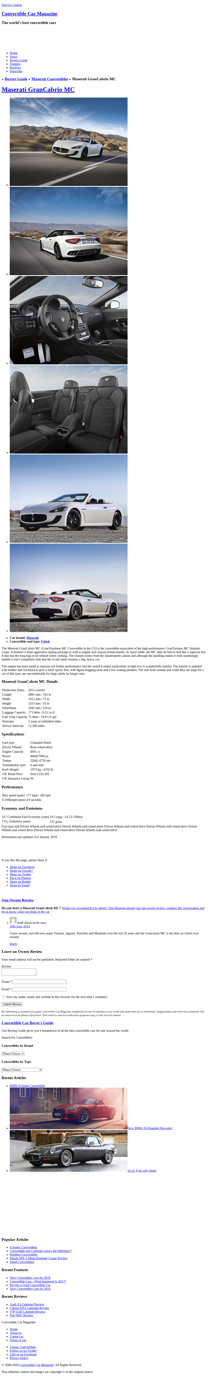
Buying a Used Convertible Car (30, 1285)
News (13, 56)
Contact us (16, 1336)
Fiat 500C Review (21, 1315)
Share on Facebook (22, 867)
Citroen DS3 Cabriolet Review (29, 1308)
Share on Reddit (20, 881)
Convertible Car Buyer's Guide (27, 1023)
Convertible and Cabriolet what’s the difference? (41, 1251)
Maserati (32, 638)
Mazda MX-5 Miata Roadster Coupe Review (39, 1258)
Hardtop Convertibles (23, 1254)
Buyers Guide (19, 60)
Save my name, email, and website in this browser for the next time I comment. (56, 997)
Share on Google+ (21, 870)
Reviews (15, 67)
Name (7, 981)
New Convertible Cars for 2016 (30, 1288)
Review (7, 966)
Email (7, 989)
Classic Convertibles (23, 1347)
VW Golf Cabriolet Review (27, 1311)
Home (14, 53)
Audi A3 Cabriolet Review (27, 1304)
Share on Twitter (20, 874)
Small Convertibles (22, 1262)
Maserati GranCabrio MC (38, 89)
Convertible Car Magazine (37, 1365)
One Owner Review (18, 900)
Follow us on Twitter (23, 1350)
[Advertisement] (76, 38)
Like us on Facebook (23, 1354)
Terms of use (18, 1340)
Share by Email (19, 885)
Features (15, 64)
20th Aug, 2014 (20, 926)
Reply (13, 944)
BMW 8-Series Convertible (27, 1085)
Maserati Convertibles (49, 79)
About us (16, 1333)
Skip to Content (12, 5)
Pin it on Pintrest (20, 878)
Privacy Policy (19, 1358)
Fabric (45, 641)
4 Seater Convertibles (23, 1247)
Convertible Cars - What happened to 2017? (38, 1281)
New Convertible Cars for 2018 (30, 1277)
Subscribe (16, 71)
